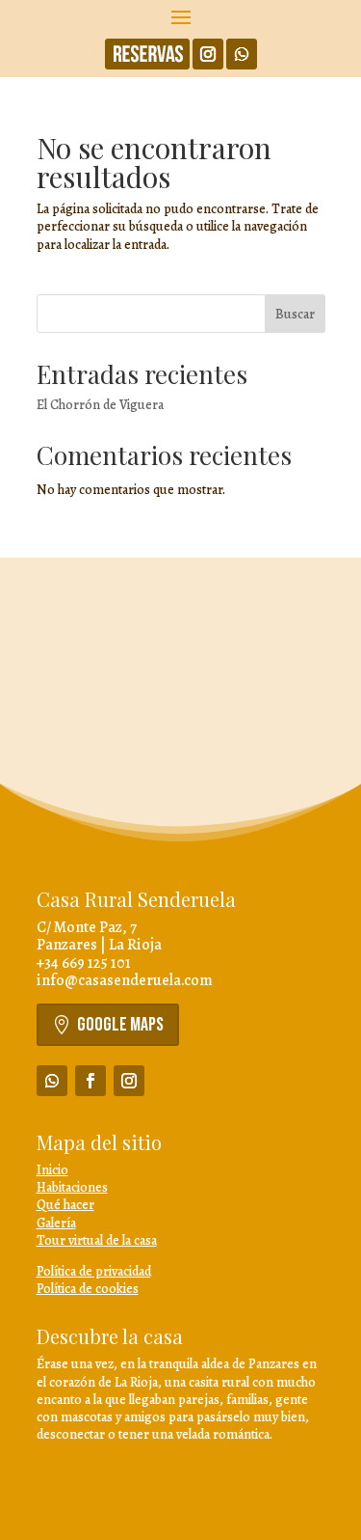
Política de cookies (88, 1288)
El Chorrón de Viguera (100, 405)
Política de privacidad (94, 1271)
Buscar (295, 314)
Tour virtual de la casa (97, 1240)
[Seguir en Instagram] (129, 1080)
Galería (56, 1223)
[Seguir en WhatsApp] (52, 1080)
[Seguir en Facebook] (90, 1080)
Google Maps (120, 1024)
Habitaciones (72, 1187)
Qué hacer (65, 1205)
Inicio (52, 1170)
